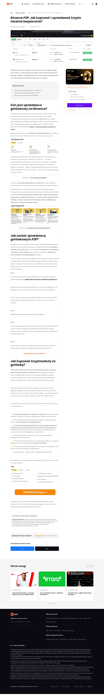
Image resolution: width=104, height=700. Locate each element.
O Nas (80, 618)
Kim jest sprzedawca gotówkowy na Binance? (28, 90)
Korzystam (79, 105)
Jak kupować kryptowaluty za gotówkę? (26, 95)
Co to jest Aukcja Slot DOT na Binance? (38, 228)
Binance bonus (64, 639)
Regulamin (90, 686)
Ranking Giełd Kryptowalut (69, 618)
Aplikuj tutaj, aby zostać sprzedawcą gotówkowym (41, 279)
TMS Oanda (65, 630)
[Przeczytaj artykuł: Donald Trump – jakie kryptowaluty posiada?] (80, 579)
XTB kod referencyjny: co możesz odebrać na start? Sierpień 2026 (23, 594)
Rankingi (26, 4)
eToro (51, 630)
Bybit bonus (73, 639)
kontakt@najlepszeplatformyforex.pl (21, 621)
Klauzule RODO (54, 686)
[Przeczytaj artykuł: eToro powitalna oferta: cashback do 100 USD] (52, 579)
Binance (72, 630)
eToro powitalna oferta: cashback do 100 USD (51, 594)
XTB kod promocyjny (52, 639)
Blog (82, 4)
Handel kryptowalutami (18, 519)
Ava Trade (57, 630)
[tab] (48, 603)
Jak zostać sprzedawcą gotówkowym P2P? (27, 93)
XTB (47, 630)
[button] (96, 4)
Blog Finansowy (50, 622)
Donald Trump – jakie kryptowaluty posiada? (80, 594)
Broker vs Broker (70, 4)
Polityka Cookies (66, 686)
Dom (12, 12)
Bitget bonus (82, 639)
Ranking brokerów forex (53, 618)
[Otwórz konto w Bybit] (79, 76)
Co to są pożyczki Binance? (39, 178)
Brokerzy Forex (39, 4)
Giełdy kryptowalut (55, 4)
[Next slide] (92, 566)
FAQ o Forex (86, 618)
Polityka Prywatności (78, 686)
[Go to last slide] (88, 566)
